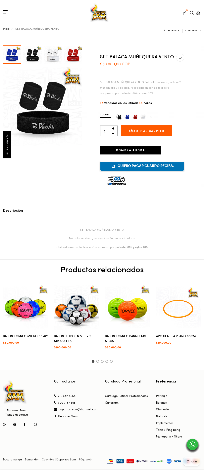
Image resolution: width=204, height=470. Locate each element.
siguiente (191, 30)
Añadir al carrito (147, 131)
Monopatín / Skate (169, 436)
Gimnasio (162, 409)
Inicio (6, 28)
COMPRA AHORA (130, 150)
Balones (161, 402)
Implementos (165, 423)
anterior (173, 30)
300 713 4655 (67, 402)
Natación (162, 416)
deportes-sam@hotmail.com (78, 409)
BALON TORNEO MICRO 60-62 (25, 336)
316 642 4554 (67, 396)
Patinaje (161, 396)
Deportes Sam (67, 416)
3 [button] (103, 362)
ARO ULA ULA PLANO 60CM (176, 336)
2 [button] (98, 362)
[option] (12, 54)
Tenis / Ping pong (168, 430)
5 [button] (112, 362)
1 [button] (93, 362)
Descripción (13, 211)
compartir (7, 146)
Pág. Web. (85, 459)
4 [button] (107, 362)
